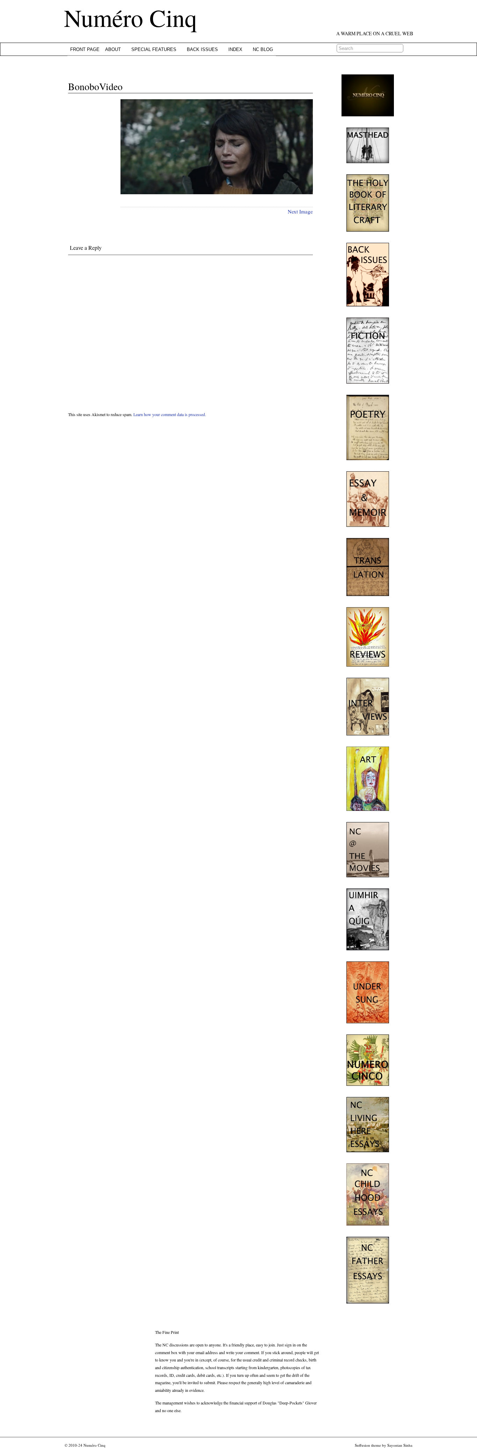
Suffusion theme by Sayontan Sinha (383, 1445)
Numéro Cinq (130, 17)
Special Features (153, 49)
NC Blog (263, 49)
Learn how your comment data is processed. (169, 414)
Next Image (300, 211)
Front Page (85, 49)
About (113, 49)
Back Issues (202, 49)
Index (235, 49)
